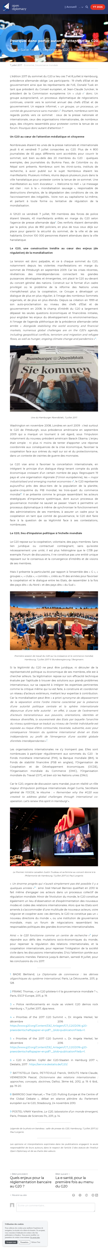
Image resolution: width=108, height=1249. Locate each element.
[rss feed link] (96, 1195)
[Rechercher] (87, 7)
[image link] (14, 7)
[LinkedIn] (86, 1195)
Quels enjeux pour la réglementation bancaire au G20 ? (30, 1182)
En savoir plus (35, 1237)
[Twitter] (80, 1195)
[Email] (93, 1195)
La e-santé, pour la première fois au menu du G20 (74, 1182)
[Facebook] (73, 1195)
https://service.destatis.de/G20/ (48, 1064)
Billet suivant (61, 1174)
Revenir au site (19, 1195)
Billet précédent (20, 1174)
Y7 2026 (98, 7)
